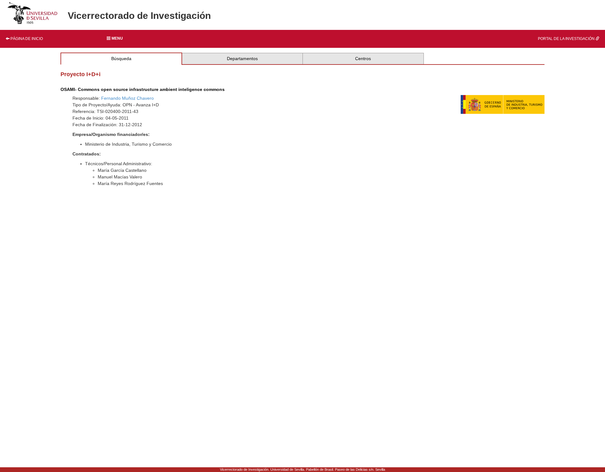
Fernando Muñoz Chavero (127, 98)
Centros (363, 58)
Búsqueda (121, 58)
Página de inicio (26, 39)
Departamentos (242, 58)
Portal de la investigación (567, 39)
